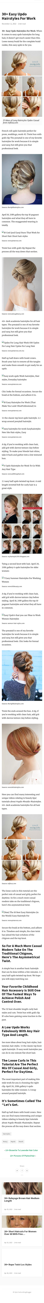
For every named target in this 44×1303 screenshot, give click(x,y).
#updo (13, 1141)
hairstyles (6, 1134)
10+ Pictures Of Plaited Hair (22, 1155)
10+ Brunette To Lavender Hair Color (22, 1150)
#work (21, 1141)
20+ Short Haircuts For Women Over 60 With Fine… (20, 1232)
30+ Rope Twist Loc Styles (18, 1264)
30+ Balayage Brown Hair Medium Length (21, 1199)
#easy (5, 1141)
